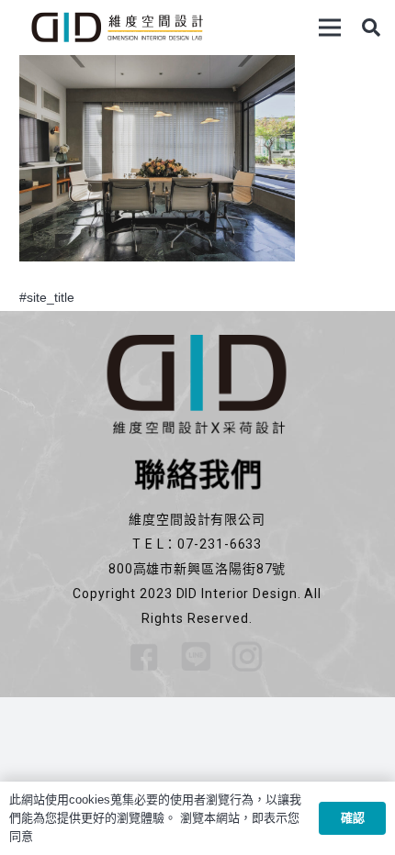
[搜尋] (371, 27)
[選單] (330, 27)
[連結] (117, 27)
